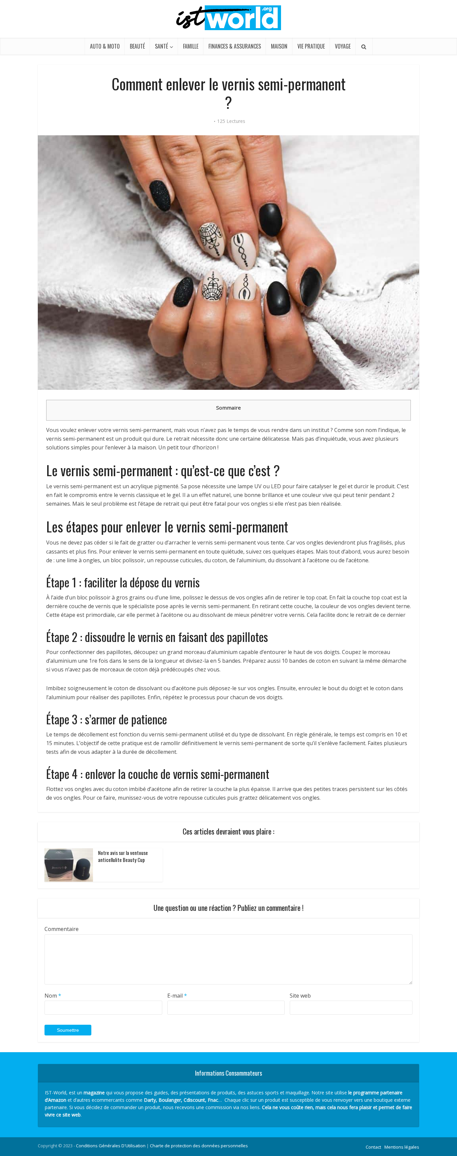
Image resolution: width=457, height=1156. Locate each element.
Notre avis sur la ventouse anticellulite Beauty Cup (123, 856)
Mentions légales (401, 1147)
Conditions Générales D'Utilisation (111, 1146)
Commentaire (61, 929)
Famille (190, 46)
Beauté (137, 46)
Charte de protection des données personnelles (199, 1146)
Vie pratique (311, 46)
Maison (279, 46)
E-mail (177, 995)
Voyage (343, 46)
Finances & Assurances (234, 46)
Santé (161, 46)
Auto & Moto (105, 46)
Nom (52, 995)
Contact (373, 1147)
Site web (300, 995)
